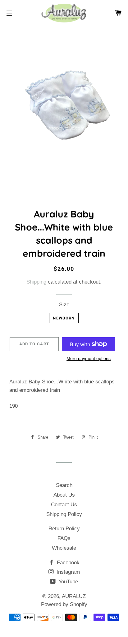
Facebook (67, 563)
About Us (64, 495)
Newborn (64, 318)
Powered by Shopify (64, 604)
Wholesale (64, 548)
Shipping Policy (64, 514)
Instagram (67, 572)
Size (64, 305)
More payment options (88, 358)
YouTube (67, 582)
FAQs (64, 538)
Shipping (36, 282)
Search (64, 485)
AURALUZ (74, 596)
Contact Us (64, 505)
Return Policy (64, 529)
